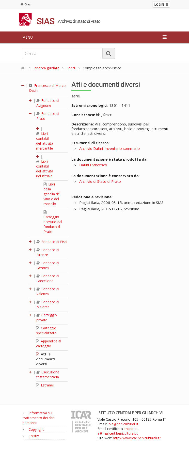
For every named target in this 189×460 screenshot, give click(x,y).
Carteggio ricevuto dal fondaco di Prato (53, 224)
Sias (28, 4)
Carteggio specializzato (46, 330)
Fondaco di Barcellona (47, 278)
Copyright (36, 429)
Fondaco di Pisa (53, 241)
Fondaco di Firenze (47, 252)
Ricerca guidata (46, 67)
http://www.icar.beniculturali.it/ (137, 438)
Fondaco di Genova (47, 265)
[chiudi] (30, 113)
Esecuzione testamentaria (47, 374)
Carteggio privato (46, 317)
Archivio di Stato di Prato (100, 181)
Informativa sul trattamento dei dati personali (39, 418)
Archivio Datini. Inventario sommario (109, 148)
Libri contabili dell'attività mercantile (44, 141)
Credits (34, 436)
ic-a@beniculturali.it (123, 424)
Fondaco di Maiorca (47, 304)
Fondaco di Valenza (47, 291)
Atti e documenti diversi (45, 359)
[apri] (30, 100)
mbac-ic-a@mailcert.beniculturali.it (117, 431)
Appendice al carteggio (48, 343)
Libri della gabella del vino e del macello (52, 194)
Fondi (71, 67)
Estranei (47, 385)
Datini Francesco (93, 164)
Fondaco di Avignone (47, 103)
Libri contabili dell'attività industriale (44, 168)
